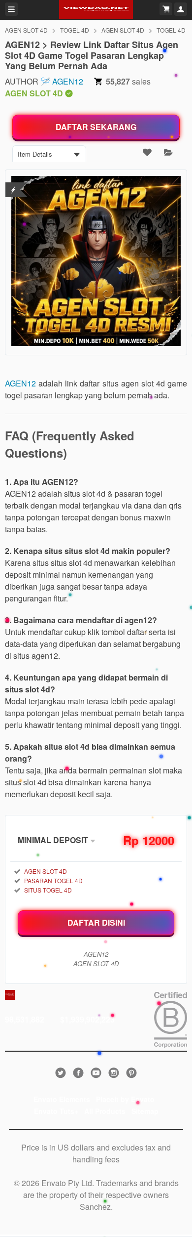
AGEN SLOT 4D (26, 30)
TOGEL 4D (74, 30)
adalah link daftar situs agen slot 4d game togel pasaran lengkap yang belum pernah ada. (96, 389)
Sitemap (145, 1111)
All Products (105, 1111)
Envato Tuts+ (56, 1111)
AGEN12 (67, 81)
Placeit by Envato (125, 1099)
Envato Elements (61, 1099)
